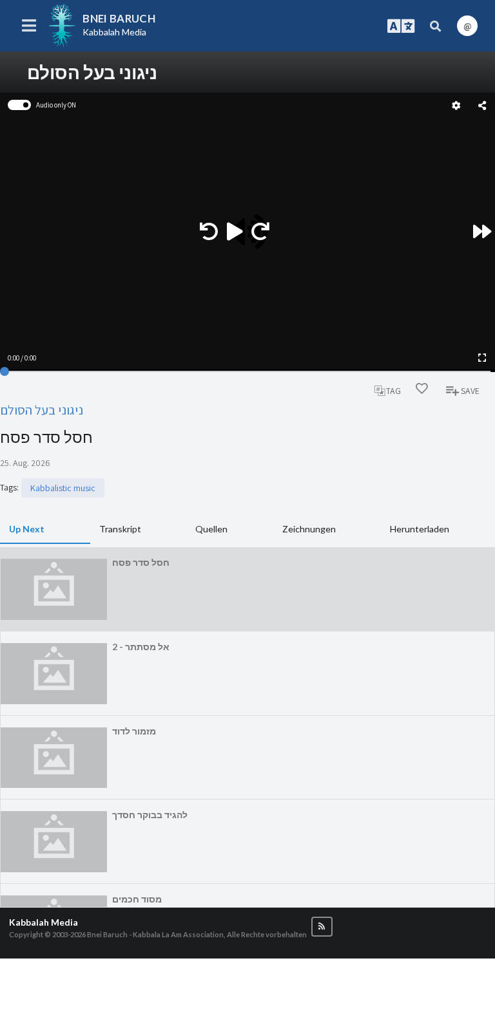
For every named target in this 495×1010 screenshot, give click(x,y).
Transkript (120, 528)
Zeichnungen (309, 528)
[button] (322, 927)
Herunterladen (419, 528)
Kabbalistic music (62, 488)
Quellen (211, 528)
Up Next (26, 528)
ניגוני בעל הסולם (41, 409)
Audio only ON (56, 104)
